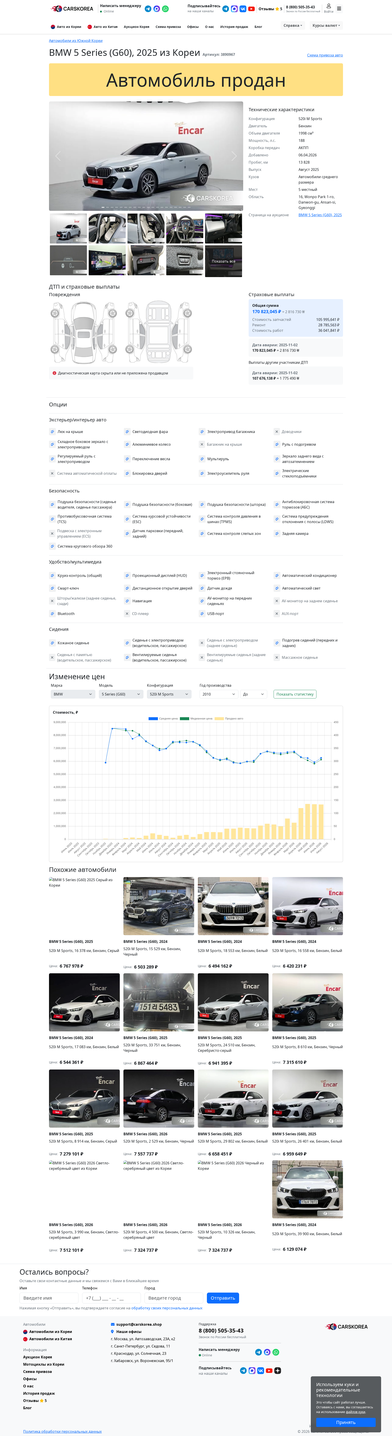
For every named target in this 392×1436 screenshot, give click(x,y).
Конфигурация (160, 685)
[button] (103, 207)
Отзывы (266, 8)
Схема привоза (168, 27)
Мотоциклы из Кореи (43, 1364)
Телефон (89, 1288)
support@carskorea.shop (139, 1324)
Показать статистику (295, 694)
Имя (23, 1288)
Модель (106, 685)
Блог (258, 27)
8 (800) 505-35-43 (300, 7)
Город (150, 1288)
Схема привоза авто (325, 55)
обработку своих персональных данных (166, 1308)
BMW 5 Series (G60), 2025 (320, 214)
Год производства (215, 685)
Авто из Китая (106, 27)
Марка (56, 685)
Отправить (223, 1298)
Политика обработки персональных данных (62, 1431)
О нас (209, 27)
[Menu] (339, 8)
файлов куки (355, 1412)
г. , (143, 1338)
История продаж (234, 27)
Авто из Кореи (69, 27)
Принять (346, 1422)
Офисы (193, 27)
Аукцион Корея (136, 27)
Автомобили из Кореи (50, 1331)
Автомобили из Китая (50, 1338)
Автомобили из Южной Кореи (76, 40)
